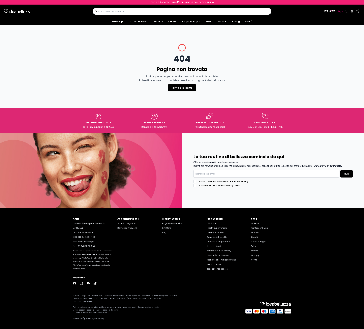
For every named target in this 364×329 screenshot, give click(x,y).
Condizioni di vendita (217, 237)
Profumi (158, 21)
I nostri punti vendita (217, 228)
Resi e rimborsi (214, 246)
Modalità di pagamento (218, 241)
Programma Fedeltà (172, 223)
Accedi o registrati (126, 223)
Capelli (172, 21)
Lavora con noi (214, 264)
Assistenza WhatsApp (83, 241)
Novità (248, 21)
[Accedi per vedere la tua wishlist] (347, 11)
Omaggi (235, 21)
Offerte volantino (215, 232)
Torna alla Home (182, 88)
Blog (164, 232)
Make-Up (117, 21)
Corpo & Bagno (191, 21)
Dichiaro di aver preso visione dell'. (223, 181)
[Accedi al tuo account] (352, 11)
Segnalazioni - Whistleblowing (221, 259)
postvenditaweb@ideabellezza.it (89, 223)
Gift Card (166, 228)
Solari (209, 21)
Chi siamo (212, 223)
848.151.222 (78, 228)
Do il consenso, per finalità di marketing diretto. (219, 185)
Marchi (222, 21)
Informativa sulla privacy (219, 250)
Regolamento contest (217, 268)
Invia (346, 173)
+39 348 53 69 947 (85, 246)
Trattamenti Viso (138, 21)
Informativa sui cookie (218, 255)
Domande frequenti (127, 228)
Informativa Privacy (238, 181)
